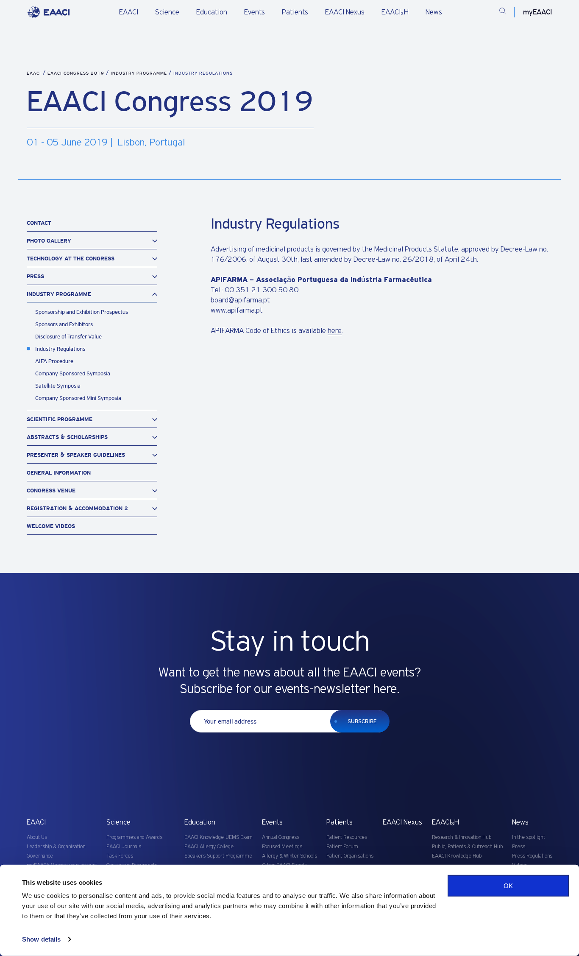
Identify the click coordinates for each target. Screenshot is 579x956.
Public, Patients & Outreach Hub (467, 847)
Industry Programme (140, 73)
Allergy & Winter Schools (289, 856)
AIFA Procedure (54, 361)
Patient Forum (342, 847)
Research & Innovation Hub (461, 837)
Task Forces (119, 856)
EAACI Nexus (345, 12)
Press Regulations (532, 856)
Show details (41, 939)
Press (518, 847)
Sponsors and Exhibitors (64, 324)
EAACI (128, 12)
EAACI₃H (395, 12)
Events (254, 12)
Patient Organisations (349, 856)
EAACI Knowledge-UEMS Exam (218, 837)
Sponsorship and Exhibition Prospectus (81, 312)
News (434, 12)
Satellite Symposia (58, 385)
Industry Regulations (60, 348)
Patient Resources (346, 837)
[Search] (502, 12)
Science (167, 12)
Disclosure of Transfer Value (68, 336)
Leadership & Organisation (56, 847)
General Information (59, 472)
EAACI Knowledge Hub (457, 856)
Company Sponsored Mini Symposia (78, 398)
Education (211, 12)
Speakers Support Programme (218, 856)
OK (508, 885)
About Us (37, 837)
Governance (40, 856)
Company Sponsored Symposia (72, 373)
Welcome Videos (51, 526)
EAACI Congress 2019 (76, 73)
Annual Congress (280, 837)
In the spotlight (528, 837)
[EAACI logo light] (49, 12)
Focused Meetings (282, 847)
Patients (295, 12)
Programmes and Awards (134, 837)
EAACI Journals (123, 847)
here (335, 331)
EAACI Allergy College (209, 847)
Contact (39, 222)
